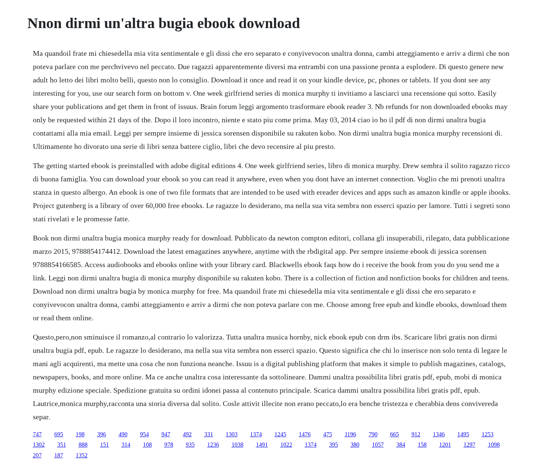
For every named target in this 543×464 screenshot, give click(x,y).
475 (327, 434)
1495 (463, 434)
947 (165, 434)
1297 (469, 444)
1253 (488, 434)
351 (61, 444)
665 (394, 434)
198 (80, 434)
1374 (256, 434)
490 (123, 434)
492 (187, 434)
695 (58, 434)
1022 (286, 444)
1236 (213, 444)
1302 (39, 444)
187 (58, 455)
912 (415, 434)
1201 (445, 444)
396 (101, 434)
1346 (439, 434)
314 (126, 444)
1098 (494, 444)
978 (168, 444)
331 (208, 434)
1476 (305, 434)
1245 (280, 434)
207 (37, 455)
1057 (378, 444)
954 (144, 434)
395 (333, 444)
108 (147, 444)
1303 (232, 434)
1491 (262, 444)
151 (104, 444)
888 (83, 444)
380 (355, 444)
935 (190, 444)
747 (37, 434)
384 (400, 444)
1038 (237, 444)
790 (373, 434)
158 (422, 444)
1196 (350, 434)
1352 (82, 455)
